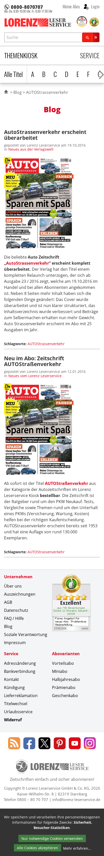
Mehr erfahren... (77, 848)
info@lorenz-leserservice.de (76, 799)
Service (89, 55)
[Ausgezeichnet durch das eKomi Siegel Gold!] (94, 22)
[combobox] (43, 37)
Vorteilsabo (63, 663)
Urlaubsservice (18, 711)
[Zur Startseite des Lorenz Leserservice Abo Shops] (40, 22)
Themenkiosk (20, 55)
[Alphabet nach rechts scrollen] (101, 74)
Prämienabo (63, 687)
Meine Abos (71, 6)
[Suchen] (90, 37)
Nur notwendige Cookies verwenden (52, 838)
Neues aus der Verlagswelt (31, 149)
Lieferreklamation (21, 695)
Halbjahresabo (66, 679)
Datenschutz (16, 610)
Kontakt (11, 679)
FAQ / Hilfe (14, 618)
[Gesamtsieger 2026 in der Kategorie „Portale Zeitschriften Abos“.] (82, 21)
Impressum (15, 642)
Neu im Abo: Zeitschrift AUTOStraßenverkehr (34, 361)
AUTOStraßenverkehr (66, 483)
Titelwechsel (15, 703)
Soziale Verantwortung (25, 634)
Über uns (13, 586)
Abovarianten (66, 653)
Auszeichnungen (19, 594)
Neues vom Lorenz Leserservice (35, 375)
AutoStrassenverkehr (27, 263)
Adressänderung (20, 663)
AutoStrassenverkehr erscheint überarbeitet (45, 134)
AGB (8, 602)
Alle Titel (13, 74)
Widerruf (13, 720)
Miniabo (59, 671)
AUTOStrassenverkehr (46, 343)
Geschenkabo (65, 695)
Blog (17, 92)
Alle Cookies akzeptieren (37, 847)
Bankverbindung (19, 671)
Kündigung (14, 687)
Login (94, 6)
